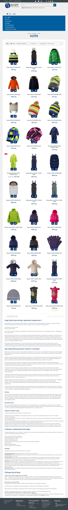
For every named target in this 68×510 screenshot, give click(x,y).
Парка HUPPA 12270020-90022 (13, 94)
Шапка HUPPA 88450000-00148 (13, 306)
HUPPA (39, 33)
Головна (29, 33)
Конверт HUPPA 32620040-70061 (13, 200)
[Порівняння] (12, 63)
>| (16, 316)
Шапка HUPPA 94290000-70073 (34, 227)
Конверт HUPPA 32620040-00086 (54, 173)
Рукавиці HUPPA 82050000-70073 (54, 253)
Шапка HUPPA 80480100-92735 (13, 146)
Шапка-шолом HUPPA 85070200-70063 (54, 306)
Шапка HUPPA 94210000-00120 (13, 67)
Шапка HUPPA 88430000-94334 (34, 146)
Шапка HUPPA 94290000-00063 (54, 227)
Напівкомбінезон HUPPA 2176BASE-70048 (54, 201)
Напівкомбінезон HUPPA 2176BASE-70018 (34, 201)
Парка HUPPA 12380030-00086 (34, 94)
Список (13, 43)
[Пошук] (54, 5)
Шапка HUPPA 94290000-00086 (13, 253)
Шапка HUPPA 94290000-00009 (34, 253)
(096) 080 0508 (26, 8)
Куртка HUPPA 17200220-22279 (54, 67)
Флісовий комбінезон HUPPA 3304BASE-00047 (13, 173)
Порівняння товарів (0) (21, 43)
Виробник (34, 33)
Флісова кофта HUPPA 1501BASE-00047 (13, 227)
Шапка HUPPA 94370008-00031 (13, 120)
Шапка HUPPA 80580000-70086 (54, 120)
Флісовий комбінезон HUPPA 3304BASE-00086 (54, 146)
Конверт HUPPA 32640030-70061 (34, 279)
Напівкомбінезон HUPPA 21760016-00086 (54, 279)
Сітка (9, 43)
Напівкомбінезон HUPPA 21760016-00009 (34, 68)
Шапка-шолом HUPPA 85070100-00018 (34, 306)
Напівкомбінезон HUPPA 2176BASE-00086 (34, 173)
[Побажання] (15, 63)
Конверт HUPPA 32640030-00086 (13, 279)
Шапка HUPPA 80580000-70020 (34, 120)
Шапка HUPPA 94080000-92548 (54, 94)
